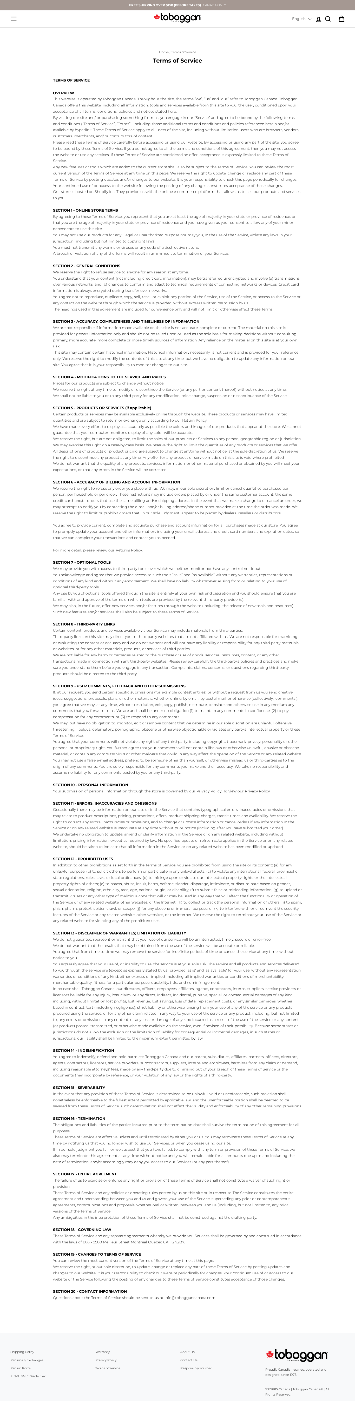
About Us (187, 1352)
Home (164, 52)
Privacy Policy (105, 1360)
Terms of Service (107, 1368)
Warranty (102, 1352)
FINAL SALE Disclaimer (28, 1376)
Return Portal (20, 1368)
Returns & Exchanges (26, 1360)
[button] (301, 19)
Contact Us (189, 1360)
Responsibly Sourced (196, 1368)
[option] (177, 5)
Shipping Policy (22, 1352)
